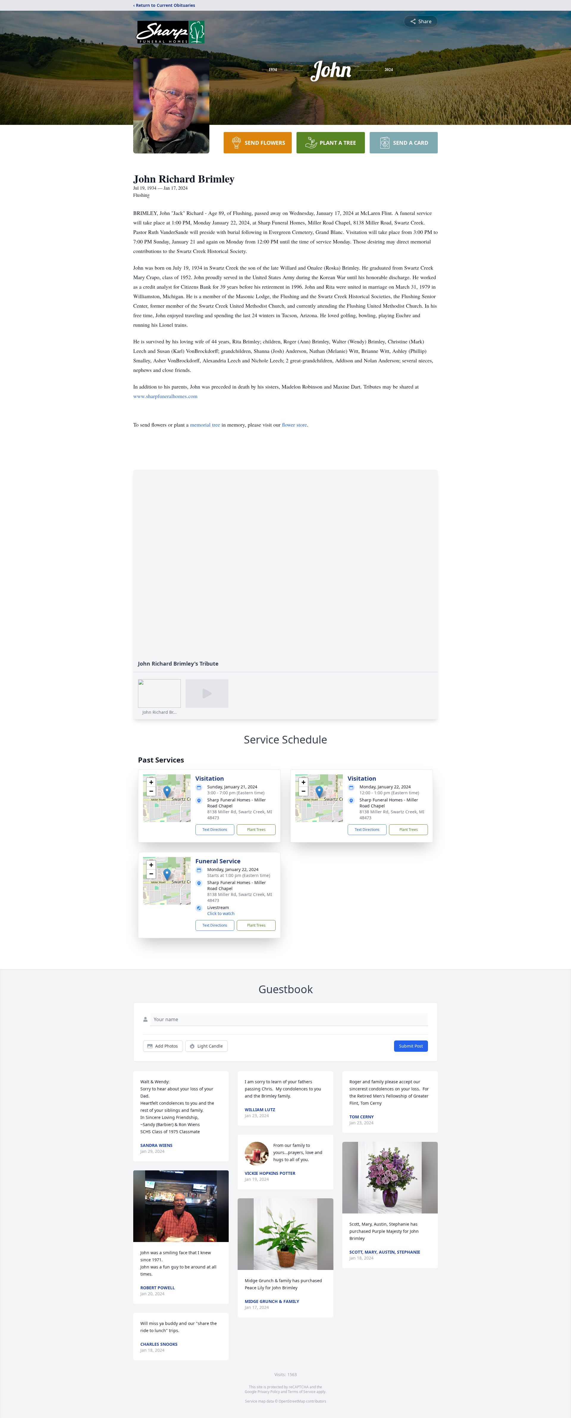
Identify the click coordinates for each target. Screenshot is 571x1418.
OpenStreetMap (292, 1401)
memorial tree (205, 424)
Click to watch (221, 913)
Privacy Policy (269, 1391)
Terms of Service (302, 1391)
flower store (294, 424)
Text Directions (215, 829)
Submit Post (411, 1046)
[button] (167, 792)
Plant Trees (256, 829)
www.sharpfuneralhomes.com (165, 396)
